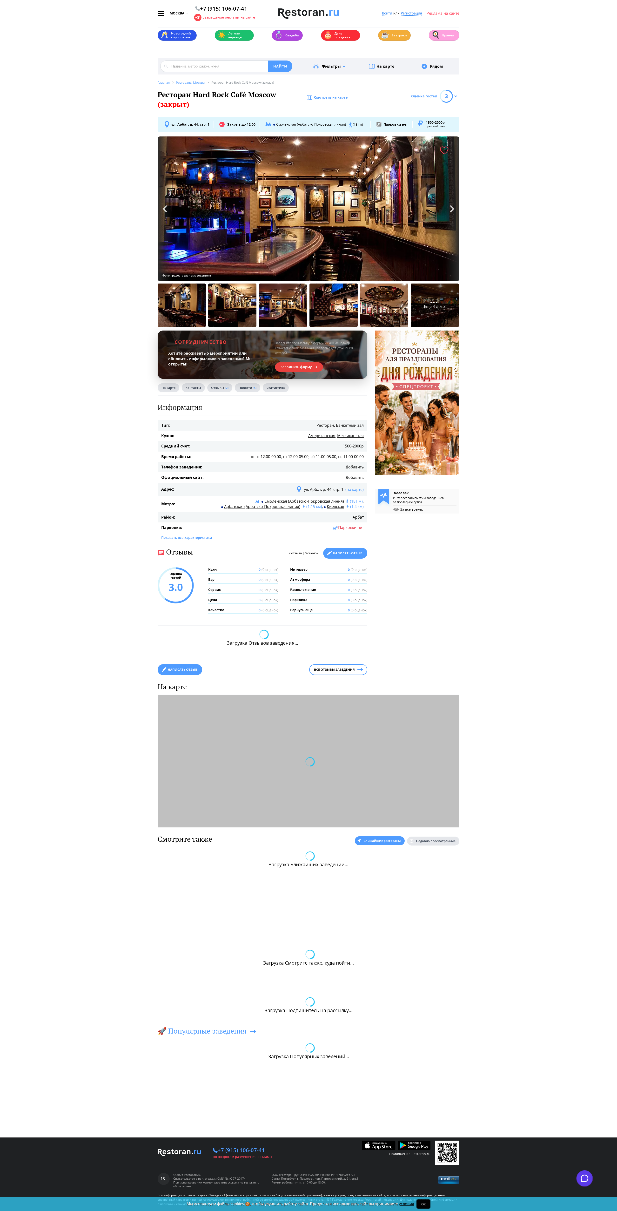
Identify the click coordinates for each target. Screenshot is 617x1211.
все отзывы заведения (334, 669)
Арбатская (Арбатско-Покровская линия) (262, 506)
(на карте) (354, 489)
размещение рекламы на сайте (228, 17)
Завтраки (394, 35)
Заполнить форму (296, 367)
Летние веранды (229, 35)
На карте (385, 66)
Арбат (358, 517)
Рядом (436, 66)
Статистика (276, 388)
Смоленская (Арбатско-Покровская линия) (304, 501)
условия (406, 1203)
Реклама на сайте (443, 13)
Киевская (335, 506)
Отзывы (219, 388)
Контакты (193, 388)
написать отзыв (182, 669)
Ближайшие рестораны (382, 841)
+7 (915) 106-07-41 (241, 1150)
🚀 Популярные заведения (202, 1031)
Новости (247, 388)
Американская (321, 435)
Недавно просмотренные (436, 841)
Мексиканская (350, 435)
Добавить (355, 467)
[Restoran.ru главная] (308, 13)
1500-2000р (353, 446)
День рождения (337, 35)
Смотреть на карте (331, 97)
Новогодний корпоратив (175, 35)
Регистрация (411, 13)
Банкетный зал (350, 425)
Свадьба (287, 35)
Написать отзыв (347, 553)
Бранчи (442, 35)
